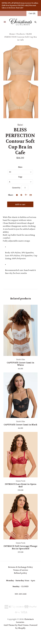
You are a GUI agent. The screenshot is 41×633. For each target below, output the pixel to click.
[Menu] (4, 22)
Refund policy (20, 573)
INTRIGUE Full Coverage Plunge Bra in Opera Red (20, 547)
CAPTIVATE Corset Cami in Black (20, 424)
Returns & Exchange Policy (20, 567)
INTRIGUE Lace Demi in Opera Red (20, 485)
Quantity (16, 187)
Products (21, 34)
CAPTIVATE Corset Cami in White (20, 363)
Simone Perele (20, 481)
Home (12, 34)
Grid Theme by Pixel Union (16, 625)
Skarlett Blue (20, 359)
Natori (20, 124)
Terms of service (20, 570)
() (32, 13)
